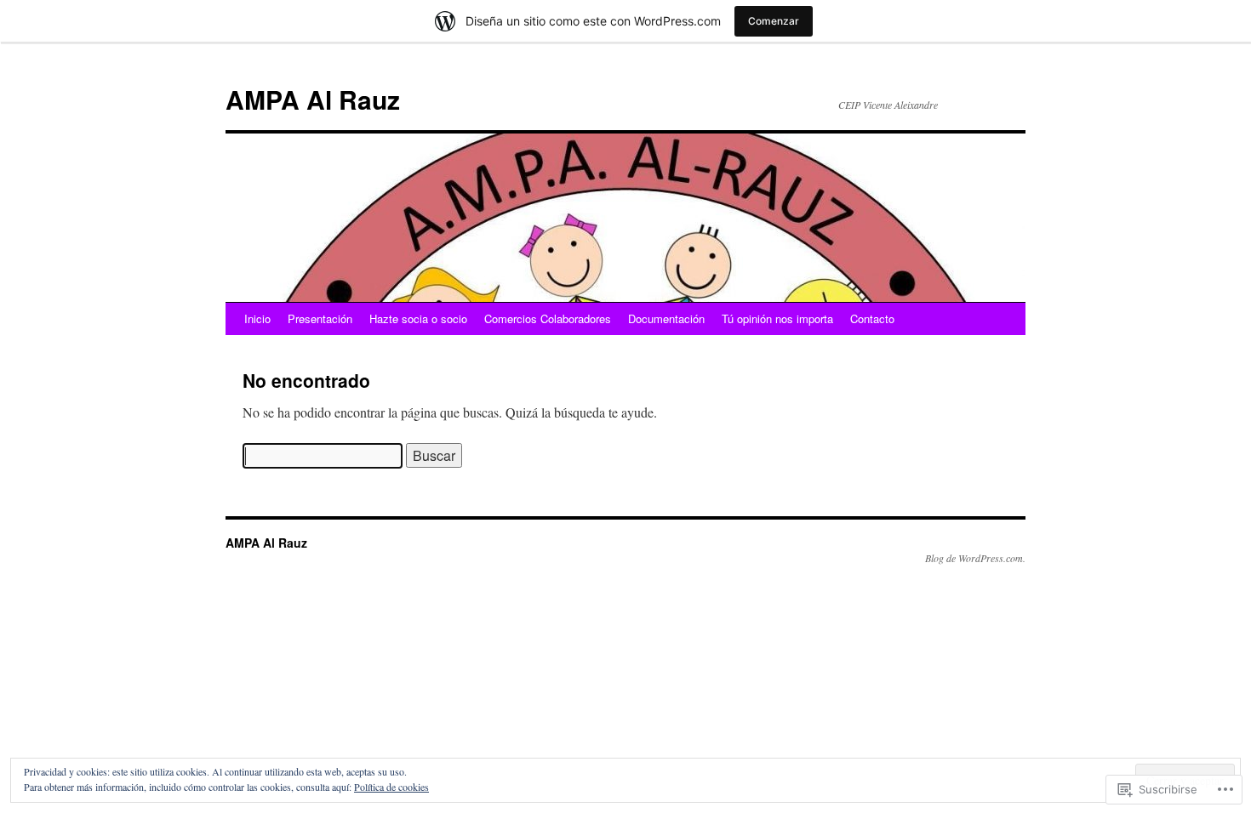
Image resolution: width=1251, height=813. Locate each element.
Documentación (666, 318)
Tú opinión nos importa (777, 318)
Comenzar (773, 20)
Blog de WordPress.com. (975, 558)
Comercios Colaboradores (547, 318)
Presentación (320, 318)
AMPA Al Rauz (313, 99)
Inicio (257, 318)
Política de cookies (391, 786)
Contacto (872, 318)
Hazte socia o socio (418, 318)
